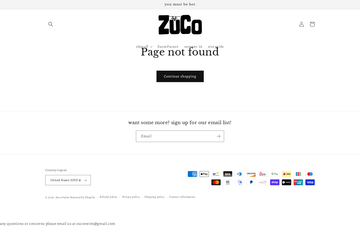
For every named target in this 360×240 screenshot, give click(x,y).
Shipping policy (154, 197)
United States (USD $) (65, 180)
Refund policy (108, 197)
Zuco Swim (62, 197)
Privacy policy (131, 197)
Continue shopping (180, 76)
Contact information (182, 197)
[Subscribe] (218, 136)
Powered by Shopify (82, 197)
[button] (50, 24)
